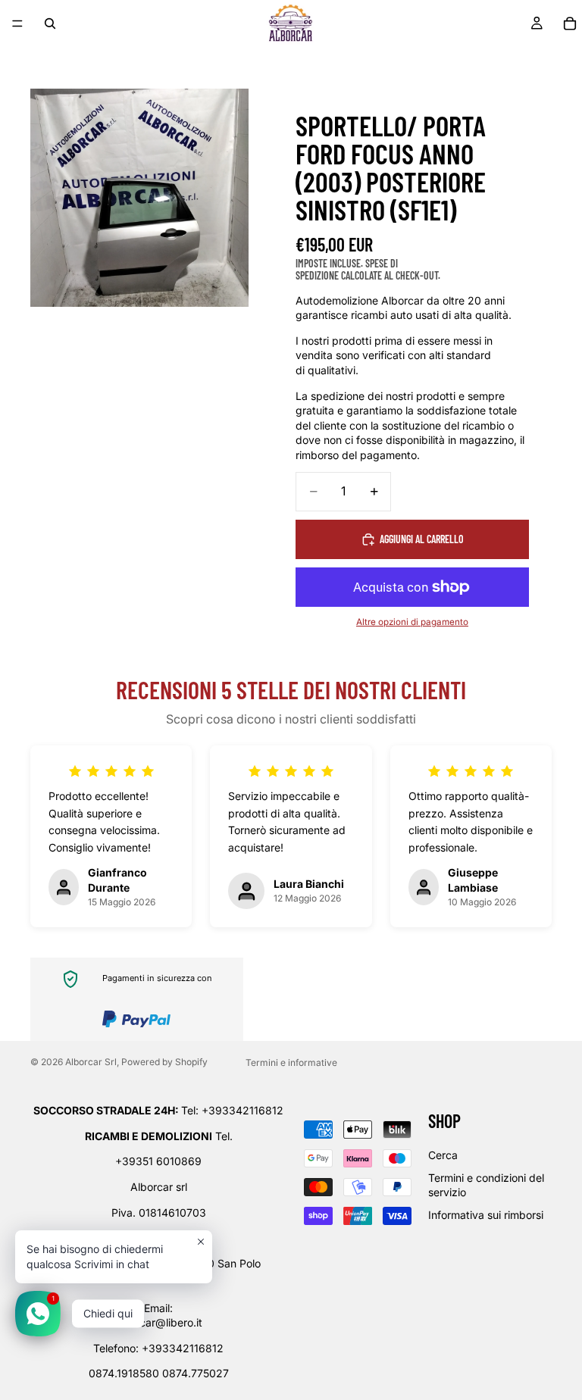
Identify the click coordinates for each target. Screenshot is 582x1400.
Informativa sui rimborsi (485, 1214)
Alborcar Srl (91, 1061)
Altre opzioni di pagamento (412, 622)
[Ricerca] (50, 23)
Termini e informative (291, 1062)
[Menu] (17, 23)
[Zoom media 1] (139, 198)
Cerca (443, 1154)
